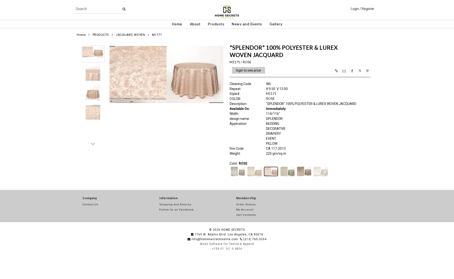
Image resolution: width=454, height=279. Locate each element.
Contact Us (90, 204)
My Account (244, 209)
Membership (246, 198)
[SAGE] (287, 176)
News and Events (247, 24)
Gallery (276, 24)
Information (168, 198)
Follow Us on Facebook (176, 209)
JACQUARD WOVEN (130, 34)
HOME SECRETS (233, 229)
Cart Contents (246, 214)
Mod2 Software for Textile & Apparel (227, 244)
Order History (246, 204)
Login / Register (362, 9)
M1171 (157, 34)
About (195, 24)
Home (177, 24)
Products (216, 24)
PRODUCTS (101, 34)
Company (90, 198)
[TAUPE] (304, 176)
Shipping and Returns (175, 204)
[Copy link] (336, 71)
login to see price (248, 70)
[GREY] (238, 176)
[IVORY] (254, 176)
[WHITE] (320, 176)
